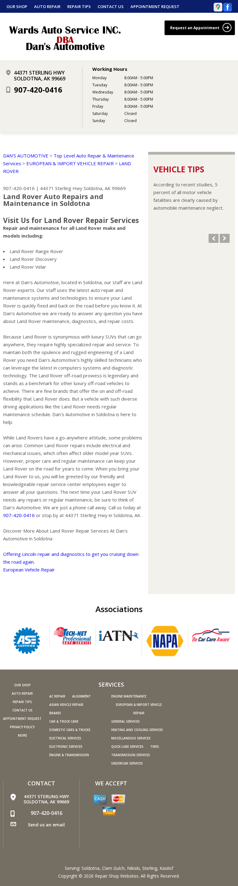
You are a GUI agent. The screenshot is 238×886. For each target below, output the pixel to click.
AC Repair (57, 696)
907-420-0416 (38, 89)
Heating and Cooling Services (137, 730)
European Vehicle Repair (29, 569)
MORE (22, 735)
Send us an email (46, 825)
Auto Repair (47, 6)
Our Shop (17, 6)
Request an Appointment (195, 27)
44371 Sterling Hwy (61, 188)
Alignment (81, 696)
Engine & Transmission (69, 755)
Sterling (149, 868)
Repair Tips (79, 6)
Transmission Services (130, 755)
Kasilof (166, 868)
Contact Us (111, 6)
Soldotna (90, 868)
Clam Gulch (113, 868)
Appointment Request (154, 6)
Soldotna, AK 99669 (105, 188)
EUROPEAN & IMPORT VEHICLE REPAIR (70, 163)
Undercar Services (127, 763)
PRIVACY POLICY (22, 727)
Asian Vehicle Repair (66, 704)
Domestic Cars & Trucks (69, 730)
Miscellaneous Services (131, 738)
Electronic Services (65, 746)
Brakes (55, 713)
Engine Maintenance (128, 696)
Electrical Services (65, 738)
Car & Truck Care (63, 721)
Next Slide (225, 238)
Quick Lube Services (127, 746)
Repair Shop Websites (117, 876)
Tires (154, 746)
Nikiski (133, 868)
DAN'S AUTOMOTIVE (25, 155)
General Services (125, 721)
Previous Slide (213, 238)
